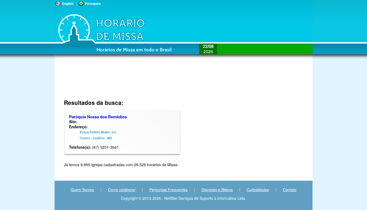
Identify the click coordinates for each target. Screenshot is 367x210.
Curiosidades (258, 189)
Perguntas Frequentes (168, 189)
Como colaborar (121, 189)
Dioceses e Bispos (217, 189)
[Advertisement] (147, 82)
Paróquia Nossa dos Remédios (98, 117)
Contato (289, 189)
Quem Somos (82, 189)
